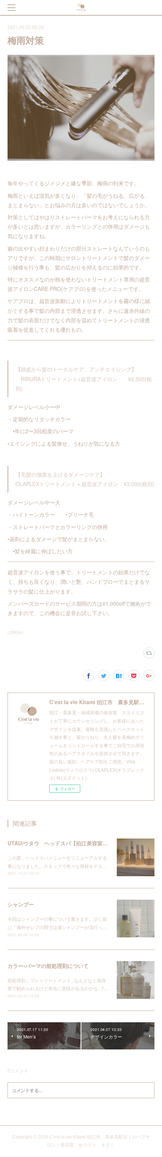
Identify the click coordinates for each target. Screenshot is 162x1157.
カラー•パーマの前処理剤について (48, 965)
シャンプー (21, 904)
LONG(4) (15, 632)
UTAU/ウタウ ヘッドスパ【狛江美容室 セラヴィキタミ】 (79, 843)
